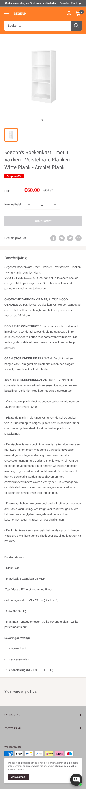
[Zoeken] (76, 26)
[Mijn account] (69, 13)
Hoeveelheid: (13, 204)
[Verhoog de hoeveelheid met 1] (55, 204)
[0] (78, 13)
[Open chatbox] (76, 780)
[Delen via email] (78, 238)
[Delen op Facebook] (53, 238)
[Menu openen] (6, 13)
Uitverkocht (43, 221)
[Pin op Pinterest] (62, 238)
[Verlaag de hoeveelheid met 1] (29, 204)
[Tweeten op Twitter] (70, 238)
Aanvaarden (18, 777)
